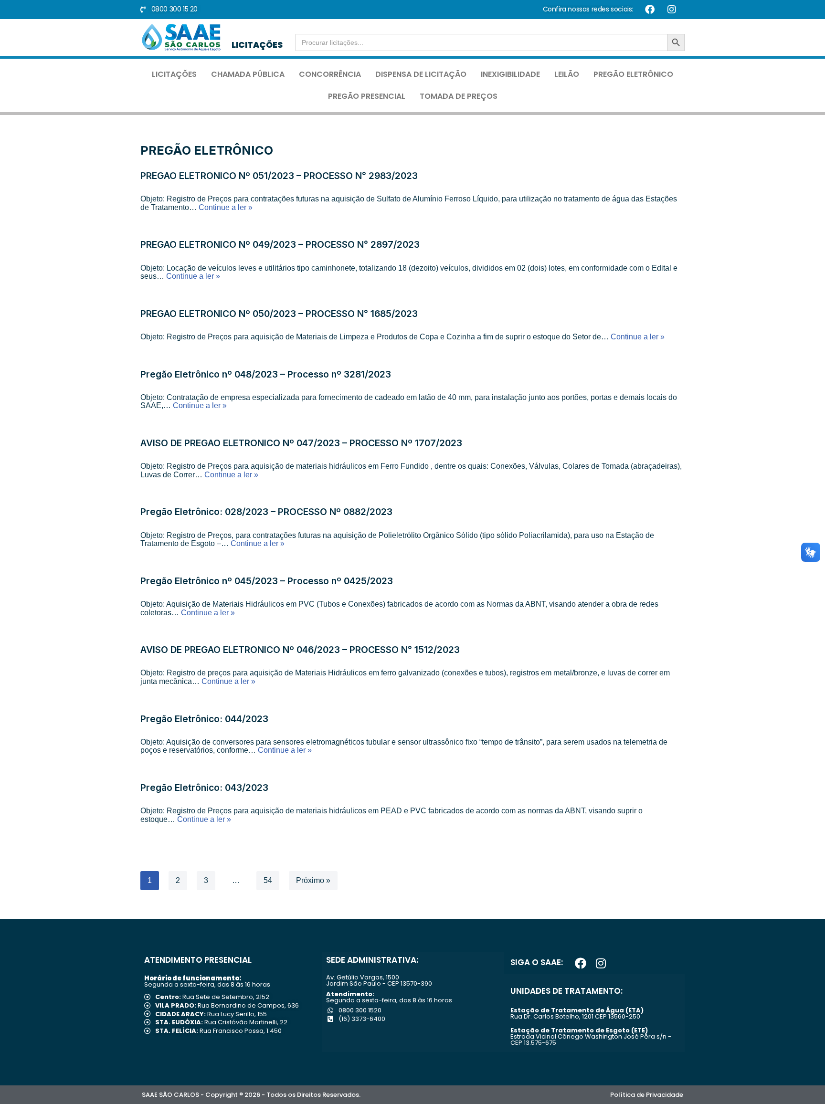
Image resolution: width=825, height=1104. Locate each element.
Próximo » (313, 880)
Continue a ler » (226, 207)
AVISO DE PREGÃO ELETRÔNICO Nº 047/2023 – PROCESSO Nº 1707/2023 (301, 443)
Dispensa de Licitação (420, 74)
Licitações (174, 74)
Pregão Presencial (366, 96)
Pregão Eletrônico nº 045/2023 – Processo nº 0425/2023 (266, 581)
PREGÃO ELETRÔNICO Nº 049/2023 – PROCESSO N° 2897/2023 (280, 244)
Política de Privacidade (646, 1094)
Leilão (566, 74)
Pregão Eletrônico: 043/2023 (204, 787)
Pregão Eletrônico (633, 74)
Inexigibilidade (510, 74)
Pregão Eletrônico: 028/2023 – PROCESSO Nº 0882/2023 (266, 511)
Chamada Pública (248, 74)
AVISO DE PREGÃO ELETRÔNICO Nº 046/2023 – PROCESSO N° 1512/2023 (300, 649)
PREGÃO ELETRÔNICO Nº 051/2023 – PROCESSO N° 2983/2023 (279, 175)
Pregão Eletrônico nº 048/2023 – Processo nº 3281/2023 (265, 374)
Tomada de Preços (458, 96)
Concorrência (330, 74)
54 (268, 880)
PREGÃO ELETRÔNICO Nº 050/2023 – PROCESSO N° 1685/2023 (279, 313)
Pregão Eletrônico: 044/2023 (204, 719)
